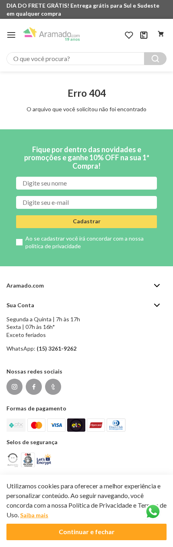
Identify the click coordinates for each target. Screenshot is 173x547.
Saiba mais (34, 515)
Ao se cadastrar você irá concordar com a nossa (84, 242)
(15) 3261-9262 (56, 348)
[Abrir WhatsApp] (153, 512)
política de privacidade (53, 246)
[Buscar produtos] (155, 59)
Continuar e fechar (87, 531)
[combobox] (86, 58)
